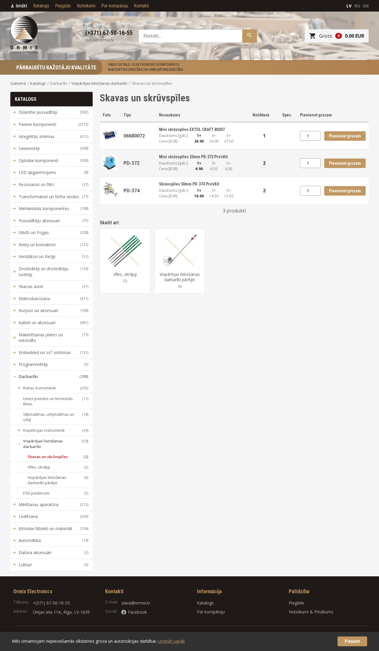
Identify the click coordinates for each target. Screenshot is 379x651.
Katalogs (41, 6)
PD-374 (131, 190)
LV (348, 6)
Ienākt (21, 6)
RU (357, 6)
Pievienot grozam (345, 136)
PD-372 (131, 163)
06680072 (134, 135)
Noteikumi (86, 6)
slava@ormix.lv (135, 603)
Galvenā (18, 83)
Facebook (137, 612)
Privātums (323, 612)
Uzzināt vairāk (171, 641)
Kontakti (141, 6)
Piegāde (63, 6)
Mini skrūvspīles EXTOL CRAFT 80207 (192, 129)
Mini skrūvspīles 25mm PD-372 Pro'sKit (193, 156)
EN (366, 6)
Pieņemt (352, 641)
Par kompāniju (114, 6)
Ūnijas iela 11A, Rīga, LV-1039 (61, 612)
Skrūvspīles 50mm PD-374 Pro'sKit (189, 184)
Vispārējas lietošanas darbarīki (99, 83)
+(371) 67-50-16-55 (51, 603)
